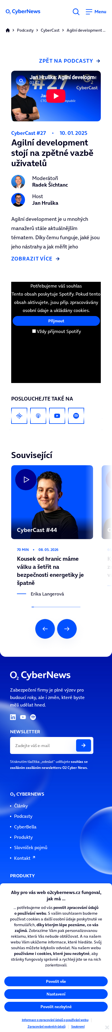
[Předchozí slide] (45, 629)
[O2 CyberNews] (27, 11)
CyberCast (50, 30)
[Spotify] (76, 416)
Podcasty (25, 30)
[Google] (19, 416)
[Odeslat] (83, 745)
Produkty (23, 837)
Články (21, 806)
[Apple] (38, 416)
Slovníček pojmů (30, 848)
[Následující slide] (67, 629)
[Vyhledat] (76, 12)
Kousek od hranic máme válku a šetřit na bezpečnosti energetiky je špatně (51, 468)
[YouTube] (23, 717)
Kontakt (22, 858)
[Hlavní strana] (8, 30)
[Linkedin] (13, 717)
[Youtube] (57, 416)
